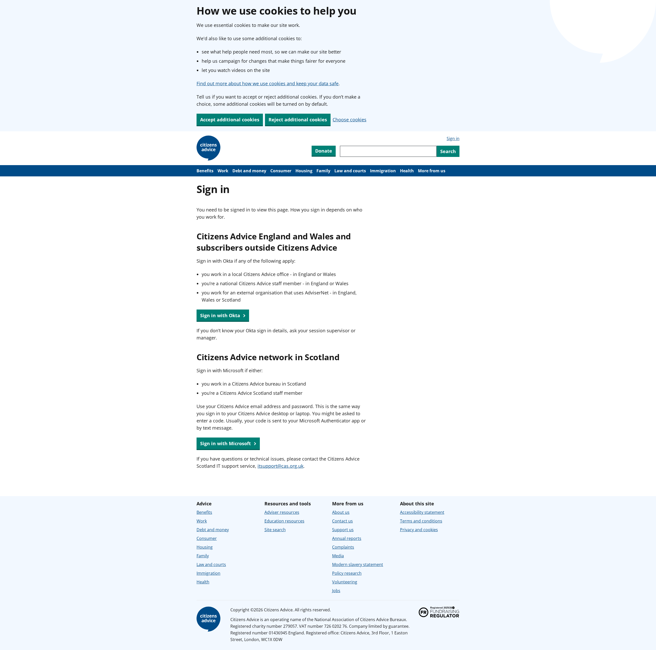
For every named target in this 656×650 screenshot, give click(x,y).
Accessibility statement (422, 512)
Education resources (284, 521)
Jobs (336, 590)
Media (338, 556)
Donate (323, 151)
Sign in (453, 138)
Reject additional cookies (298, 119)
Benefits (205, 171)
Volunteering (344, 582)
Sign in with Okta (220, 315)
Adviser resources (281, 512)
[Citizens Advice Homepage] (209, 148)
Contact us (342, 521)
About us (341, 512)
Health (407, 171)
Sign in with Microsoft (226, 443)
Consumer (280, 171)
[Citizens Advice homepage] (209, 619)
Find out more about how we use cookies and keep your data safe (268, 83)
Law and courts (350, 171)
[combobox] (388, 151)
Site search (275, 529)
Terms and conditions (421, 521)
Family (323, 171)
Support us (343, 529)
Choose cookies (349, 119)
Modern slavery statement (357, 564)
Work (223, 171)
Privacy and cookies (419, 529)
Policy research (347, 573)
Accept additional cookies (229, 119)
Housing (303, 171)
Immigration (383, 171)
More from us (431, 171)
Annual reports (346, 538)
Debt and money (249, 171)
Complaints (343, 547)
